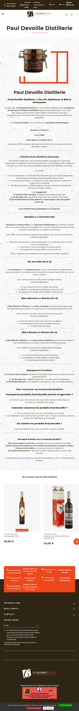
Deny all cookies (34, 708)
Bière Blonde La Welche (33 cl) (39, 332)
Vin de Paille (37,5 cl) (39, 261)
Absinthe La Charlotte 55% (39, 217)
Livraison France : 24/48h (27, 5)
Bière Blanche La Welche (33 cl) (39, 140)
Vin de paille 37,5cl (11, 536)
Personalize (48, 708)
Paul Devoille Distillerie (10, 534)
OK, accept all (66, 705)
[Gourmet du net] (39, 14)
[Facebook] (5, 648)
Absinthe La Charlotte (39, 130)
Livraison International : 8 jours (39, 5)
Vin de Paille (39, 135)
